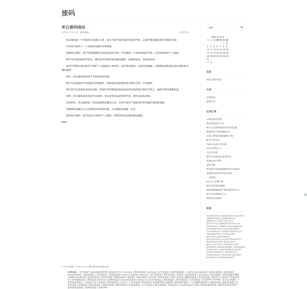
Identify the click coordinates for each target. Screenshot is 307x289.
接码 (68, 13)
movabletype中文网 (189, 284)
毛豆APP (206, 279)
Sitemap (104, 266)
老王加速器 (163, 272)
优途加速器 (141, 277)
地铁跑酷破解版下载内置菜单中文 (223, 189)
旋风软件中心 (115, 272)
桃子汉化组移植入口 (216, 193)
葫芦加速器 (169, 274)
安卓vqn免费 (228, 279)
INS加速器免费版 (230, 274)
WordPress (94, 266)
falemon (102, 279)
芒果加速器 (134, 284)
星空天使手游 (213, 139)
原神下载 (210, 164)
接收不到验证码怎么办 (215, 239)
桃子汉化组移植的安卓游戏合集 (222, 127)
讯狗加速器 (90, 287)
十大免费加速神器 (199, 282)
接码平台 (210, 101)
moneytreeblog (153, 279)
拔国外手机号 (211, 236)
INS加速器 (215, 274)
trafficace (144, 274)
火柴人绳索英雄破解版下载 (219, 135)
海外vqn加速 (177, 277)
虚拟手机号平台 (231, 252)
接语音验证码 (211, 247)
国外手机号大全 (234, 223)
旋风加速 (228, 272)
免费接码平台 (211, 221)
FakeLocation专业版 (216, 144)
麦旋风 (180, 274)
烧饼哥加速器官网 (227, 284)
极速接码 (228, 247)
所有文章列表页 (214, 79)
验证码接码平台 (212, 257)
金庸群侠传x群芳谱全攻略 (219, 173)
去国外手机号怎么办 (225, 221)
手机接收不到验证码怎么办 (231, 231)
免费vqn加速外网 (77, 277)
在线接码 (222, 226)
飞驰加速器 (88, 274)
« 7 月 (209, 62)
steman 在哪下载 (214, 181)
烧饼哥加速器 (177, 272)
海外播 (152, 277)
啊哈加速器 (119, 277)
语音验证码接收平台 (214, 255)
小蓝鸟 (189, 272)
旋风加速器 (93, 277)
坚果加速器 (163, 277)
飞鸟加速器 (101, 274)
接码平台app (211, 244)
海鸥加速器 (121, 284)
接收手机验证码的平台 (233, 239)
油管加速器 (191, 274)
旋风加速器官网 (99, 272)
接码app (226, 241)
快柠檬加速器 (78, 279)
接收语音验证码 (212, 241)
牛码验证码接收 (239, 247)
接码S (225, 277)
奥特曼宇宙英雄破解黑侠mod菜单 (223, 168)
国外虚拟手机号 (212, 226)
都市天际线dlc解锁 (215, 185)
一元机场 (87, 282)
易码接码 (220, 247)
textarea (128, 272)
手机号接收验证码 (213, 231)
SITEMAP (84, 272)
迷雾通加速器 (181, 282)
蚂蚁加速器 (228, 282)
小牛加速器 (134, 282)
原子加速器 (156, 274)
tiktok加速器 (201, 272)
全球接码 (210, 97)
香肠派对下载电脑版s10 (218, 131)
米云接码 (84, 32)
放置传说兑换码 (214, 198)
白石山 (123, 282)
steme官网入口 (213, 148)
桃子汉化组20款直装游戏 (218, 156)
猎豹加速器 (215, 282)
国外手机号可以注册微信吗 (216, 223)
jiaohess (151, 272)
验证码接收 (227, 255)
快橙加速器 (106, 277)
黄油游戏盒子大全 (215, 123)
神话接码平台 (219, 252)
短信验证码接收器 (226, 249)
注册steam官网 (213, 160)
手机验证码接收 (229, 234)
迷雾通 (130, 277)
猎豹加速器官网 (208, 284)
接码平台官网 (233, 244)
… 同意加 (211, 177)
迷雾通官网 (158, 282)
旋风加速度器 (215, 272)
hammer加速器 (129, 274)
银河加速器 (95, 284)
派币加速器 (181, 279)
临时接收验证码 (227, 216)
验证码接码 (236, 255)
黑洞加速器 (140, 272)
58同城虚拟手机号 (213, 216)
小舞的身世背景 (214, 119)
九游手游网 (211, 152)
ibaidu (141, 279)
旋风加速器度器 (75, 287)
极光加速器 (160, 284)
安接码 (225, 228)
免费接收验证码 (229, 218)
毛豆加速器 (204, 277)
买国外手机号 (239, 216)
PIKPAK (216, 279)
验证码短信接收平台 (227, 257)
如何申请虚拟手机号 (214, 228)
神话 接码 (237, 249)
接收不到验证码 (223, 236)
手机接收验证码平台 (214, 234)
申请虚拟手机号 (212, 249)
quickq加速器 (74, 274)
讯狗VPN (102, 287)
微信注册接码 (234, 228)
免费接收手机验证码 (214, 218)
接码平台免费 (222, 244)
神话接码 (209, 252)
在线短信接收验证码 (235, 226)
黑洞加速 (91, 279)
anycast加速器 (128, 279)
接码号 (233, 241)
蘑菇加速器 (191, 277)
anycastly (203, 274)
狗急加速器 (114, 274)
